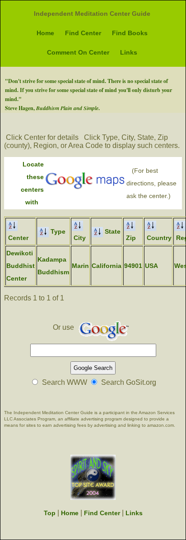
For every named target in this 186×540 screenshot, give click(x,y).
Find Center (83, 33)
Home (45, 33)
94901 (133, 265)
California (106, 265)
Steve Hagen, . (52, 108)
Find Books (130, 33)
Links (128, 52)
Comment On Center (78, 52)
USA (151, 265)
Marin (80, 265)
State (112, 231)
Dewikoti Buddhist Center (20, 265)
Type (57, 231)
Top (50, 513)
